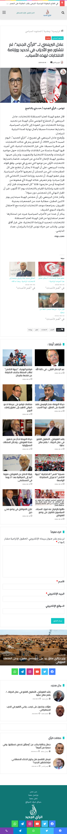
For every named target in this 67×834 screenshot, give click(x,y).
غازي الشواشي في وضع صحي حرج (18, 510)
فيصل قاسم (45, 766)
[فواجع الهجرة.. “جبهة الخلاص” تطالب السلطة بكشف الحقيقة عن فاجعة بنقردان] (17, 357)
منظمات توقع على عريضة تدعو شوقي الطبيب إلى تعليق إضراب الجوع (18, 407)
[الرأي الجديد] (33, 13)
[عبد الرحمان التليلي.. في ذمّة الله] (49, 357)
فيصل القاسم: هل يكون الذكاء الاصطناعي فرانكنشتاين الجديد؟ (31, 761)
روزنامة (30, 330)
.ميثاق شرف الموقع (34, 802)
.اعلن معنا (33, 798)
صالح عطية (45, 699)
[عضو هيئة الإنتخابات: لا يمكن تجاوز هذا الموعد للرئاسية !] (51, 269)
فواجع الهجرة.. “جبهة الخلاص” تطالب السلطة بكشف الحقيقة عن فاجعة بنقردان (18, 372)
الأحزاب (52, 330)
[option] (33, 647)
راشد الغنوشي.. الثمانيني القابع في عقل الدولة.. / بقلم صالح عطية (50, 442)
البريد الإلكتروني (55, 594)
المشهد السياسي (33, 31)
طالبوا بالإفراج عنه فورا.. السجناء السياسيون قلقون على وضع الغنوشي (50, 512)
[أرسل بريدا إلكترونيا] (51, 62)
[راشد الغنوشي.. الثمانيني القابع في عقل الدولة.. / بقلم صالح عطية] (49, 427)
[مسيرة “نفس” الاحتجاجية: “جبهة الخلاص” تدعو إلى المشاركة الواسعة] (49, 462)
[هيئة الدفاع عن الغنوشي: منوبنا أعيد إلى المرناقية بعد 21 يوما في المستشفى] (17, 462)
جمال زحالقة (44, 751)
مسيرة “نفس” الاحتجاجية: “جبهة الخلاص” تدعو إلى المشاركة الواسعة (49, 477)
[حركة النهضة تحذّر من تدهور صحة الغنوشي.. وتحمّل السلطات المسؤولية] (17, 427)
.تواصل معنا (33, 795)
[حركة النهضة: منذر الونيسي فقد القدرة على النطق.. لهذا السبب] (49, 392)
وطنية (47, 31)
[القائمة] (4, 14)
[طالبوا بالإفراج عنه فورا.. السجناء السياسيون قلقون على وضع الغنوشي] (49, 497)
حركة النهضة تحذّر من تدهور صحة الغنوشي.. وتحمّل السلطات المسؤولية (17, 442)
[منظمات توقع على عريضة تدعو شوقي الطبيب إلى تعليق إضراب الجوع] (17, 392)
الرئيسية (56, 31)
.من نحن (33, 791)
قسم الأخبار (56, 62)
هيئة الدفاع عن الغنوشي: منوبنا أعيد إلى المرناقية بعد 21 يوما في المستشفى (17, 477)
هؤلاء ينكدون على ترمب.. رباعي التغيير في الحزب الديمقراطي (29, 708)
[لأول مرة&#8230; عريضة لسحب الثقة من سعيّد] (51, 300)
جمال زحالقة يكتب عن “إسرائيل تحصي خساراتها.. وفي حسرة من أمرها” (27, 746)
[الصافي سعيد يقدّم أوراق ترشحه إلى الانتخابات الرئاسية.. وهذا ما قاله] (22, 269)
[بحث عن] (63, 14)
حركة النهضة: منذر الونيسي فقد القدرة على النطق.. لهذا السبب (49, 405)
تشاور (36, 330)
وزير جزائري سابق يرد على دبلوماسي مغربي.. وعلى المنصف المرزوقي (34, 660)
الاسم (60, 581)
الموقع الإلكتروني (55, 606)
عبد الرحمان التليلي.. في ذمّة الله (50, 369)
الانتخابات (44, 330)
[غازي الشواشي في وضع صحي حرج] (17, 497)
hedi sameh (44, 714)
